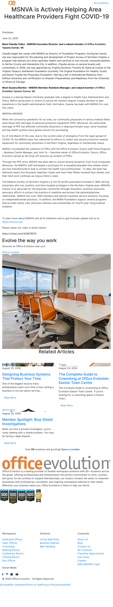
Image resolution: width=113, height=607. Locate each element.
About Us (83, 539)
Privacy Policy (49, 584)
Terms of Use (33, 584)
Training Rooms (10, 557)
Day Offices (8, 560)
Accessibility (64, 584)
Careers (82, 560)
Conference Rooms (13, 553)
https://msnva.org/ (12, 221)
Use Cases (83, 557)
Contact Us (84, 546)
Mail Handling (47, 546)
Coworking (8, 546)
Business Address (49, 542)
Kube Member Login (89, 564)
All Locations (101, 2)
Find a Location (10, 252)
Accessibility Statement (13, 584)
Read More (10, 397)
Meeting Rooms (11, 549)
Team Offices (9, 542)
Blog (80, 542)
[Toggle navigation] (4, 3)
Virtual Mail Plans (49, 539)
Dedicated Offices (12, 539)
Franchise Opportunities (91, 553)
